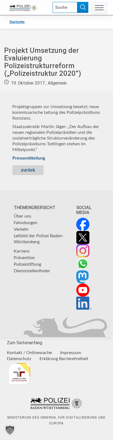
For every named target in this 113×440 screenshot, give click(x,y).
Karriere (21, 251)
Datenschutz (19, 359)
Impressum (70, 353)
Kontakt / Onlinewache (29, 353)
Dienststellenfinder (32, 271)
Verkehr (21, 229)
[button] (10, 430)
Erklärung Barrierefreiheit (63, 359)
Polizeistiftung (27, 264)
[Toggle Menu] (99, 7)
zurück (28, 170)
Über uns (22, 216)
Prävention (24, 258)
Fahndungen (25, 223)
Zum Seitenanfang (24, 342)
